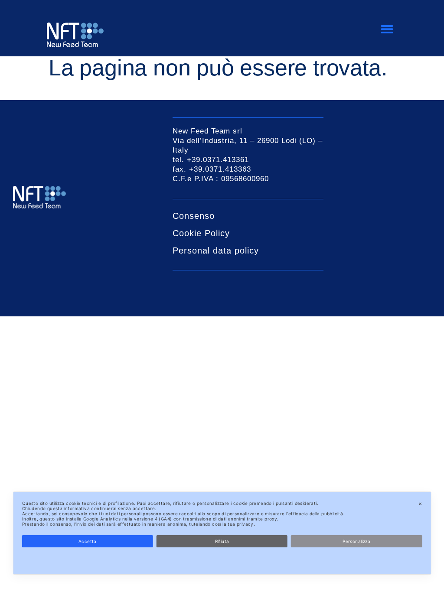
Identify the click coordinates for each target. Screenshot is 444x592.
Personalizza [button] (356, 541)
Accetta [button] (87, 541)
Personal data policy (216, 250)
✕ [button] (420, 503)
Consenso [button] (194, 216)
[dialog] (222, 533)
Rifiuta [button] (222, 541)
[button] (387, 30)
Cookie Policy (201, 233)
